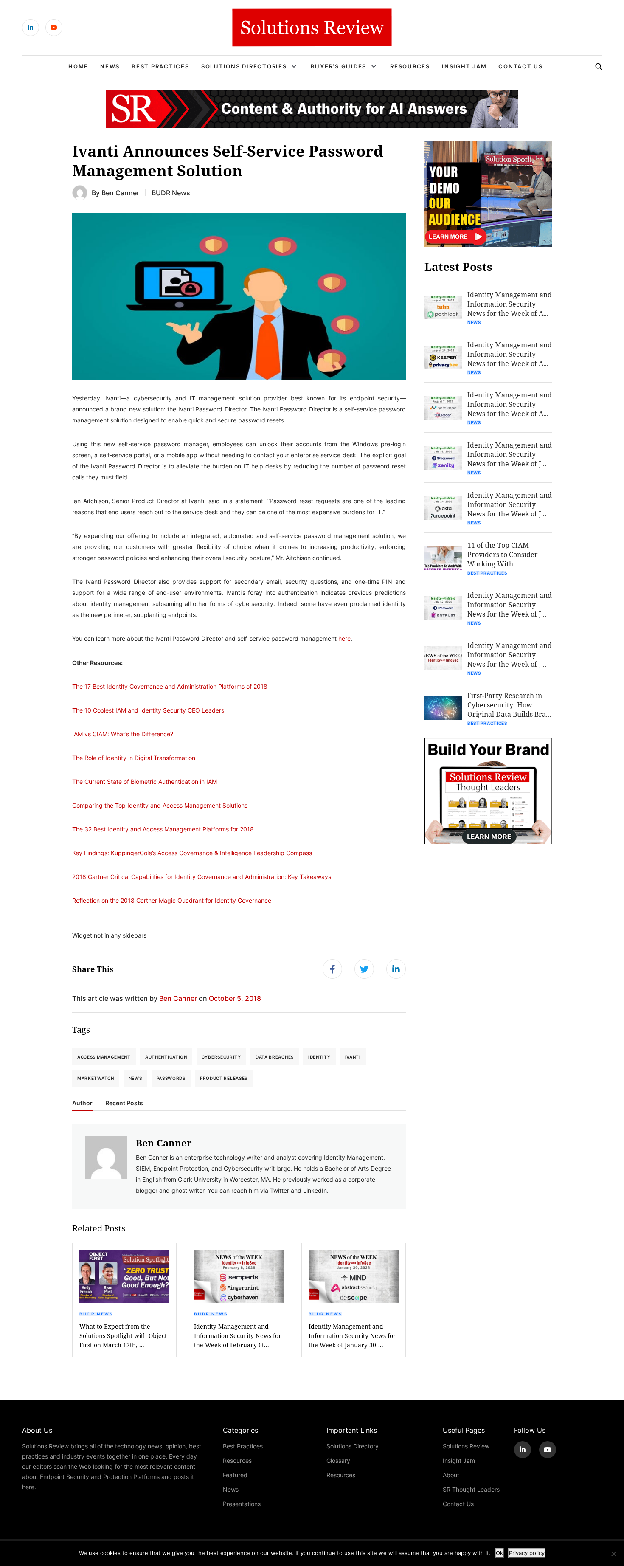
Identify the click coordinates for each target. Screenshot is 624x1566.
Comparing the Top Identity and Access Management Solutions (159, 805)
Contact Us (520, 66)
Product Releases (223, 1078)
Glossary (338, 1460)
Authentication (166, 1057)
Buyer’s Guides (339, 66)
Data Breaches (275, 1057)
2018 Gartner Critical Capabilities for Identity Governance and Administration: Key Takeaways (201, 877)
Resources (410, 66)
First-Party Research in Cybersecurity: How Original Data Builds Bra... (509, 704)
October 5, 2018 (235, 998)
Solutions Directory (352, 1446)
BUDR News (171, 192)
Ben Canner (120, 192)
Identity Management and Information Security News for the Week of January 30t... (352, 1335)
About (451, 1475)
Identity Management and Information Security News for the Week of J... (509, 454)
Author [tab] (82, 1103)
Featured (235, 1475)
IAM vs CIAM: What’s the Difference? (122, 734)
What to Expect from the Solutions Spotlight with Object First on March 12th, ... (123, 1335)
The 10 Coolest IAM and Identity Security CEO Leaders (148, 710)
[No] (613, 1553)
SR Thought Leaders (471, 1489)
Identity (319, 1057)
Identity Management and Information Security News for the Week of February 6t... (237, 1335)
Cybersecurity (221, 1057)
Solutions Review (466, 1446)
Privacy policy (527, 1552)
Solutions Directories (244, 66)
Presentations (242, 1504)
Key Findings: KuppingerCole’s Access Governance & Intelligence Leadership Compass (192, 853)
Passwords (171, 1078)
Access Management (104, 1057)
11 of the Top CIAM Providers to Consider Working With (502, 554)
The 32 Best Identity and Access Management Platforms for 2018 (163, 829)
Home (78, 66)
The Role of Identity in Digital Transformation (133, 758)
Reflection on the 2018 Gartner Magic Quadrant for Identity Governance (171, 900)
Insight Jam (464, 66)
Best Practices (160, 66)
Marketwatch (95, 1078)
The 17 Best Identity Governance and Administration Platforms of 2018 (169, 686)
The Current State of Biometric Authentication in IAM (144, 781)
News (110, 66)
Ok (499, 1552)
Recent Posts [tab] (124, 1103)
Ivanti (353, 1057)
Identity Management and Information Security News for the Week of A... (509, 304)
